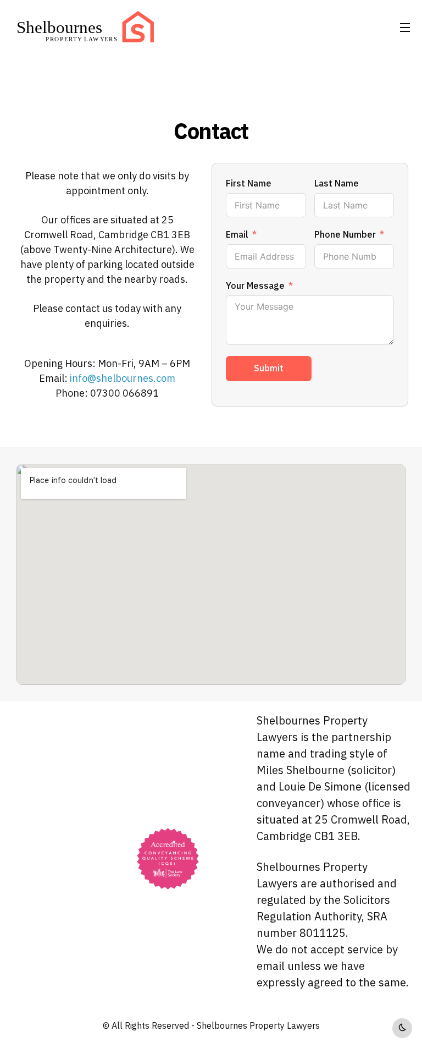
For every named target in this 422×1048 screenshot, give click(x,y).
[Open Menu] (405, 27)
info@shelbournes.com (122, 378)
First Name (248, 183)
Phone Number (345, 235)
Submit (269, 368)
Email (237, 235)
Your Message (255, 286)
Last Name (336, 183)
